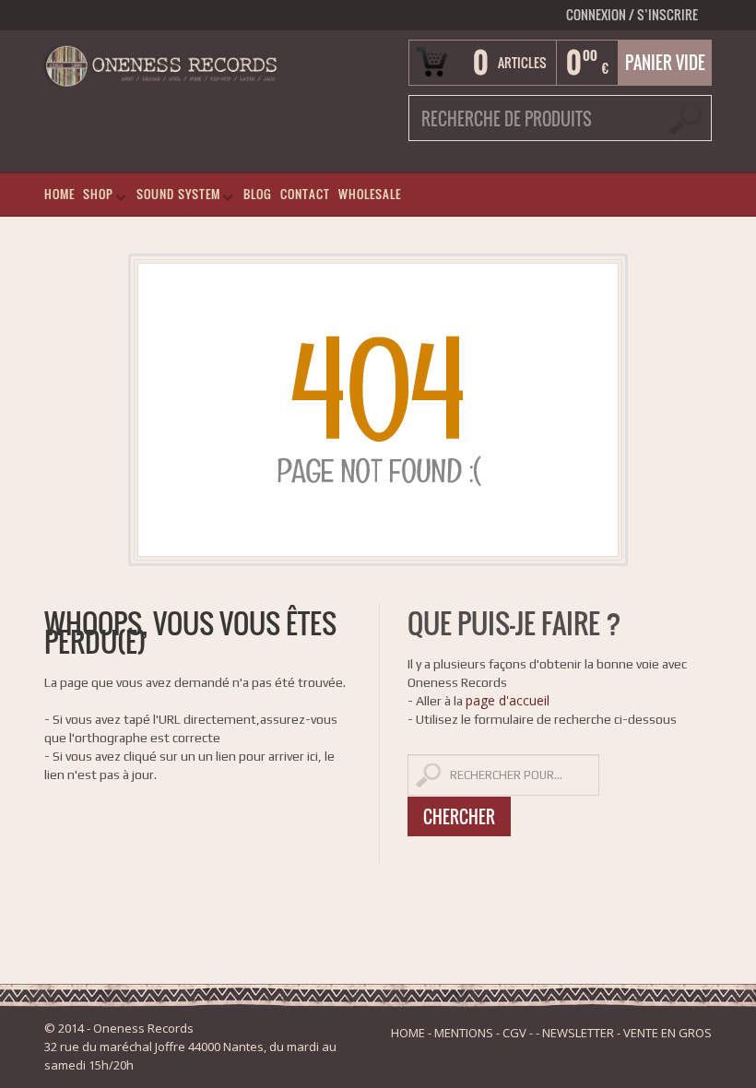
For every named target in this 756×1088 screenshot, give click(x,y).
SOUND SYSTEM (174, 198)
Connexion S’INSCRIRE (632, 14)
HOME (59, 194)
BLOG (257, 194)
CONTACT (305, 194)
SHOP (94, 198)
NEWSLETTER (578, 1032)
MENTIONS (463, 1032)
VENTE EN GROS (667, 1032)
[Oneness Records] (160, 64)
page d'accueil (507, 700)
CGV (514, 1032)
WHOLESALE (369, 194)
